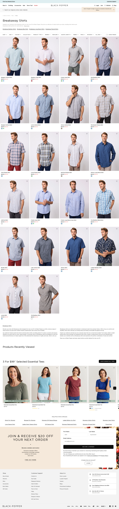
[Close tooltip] (113, 9)
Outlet (36, 5)
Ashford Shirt (4, 220)
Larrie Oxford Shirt (36, 125)
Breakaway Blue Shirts (22, 29)
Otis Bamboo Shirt (35, 315)
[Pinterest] (115, 506)
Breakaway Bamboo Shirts (9, 29)
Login (97, 5)
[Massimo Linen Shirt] (44, 56)
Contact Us (33, 476)
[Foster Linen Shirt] (74, 56)
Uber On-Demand (35, 486)
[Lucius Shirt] (14, 294)
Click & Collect (34, 483)
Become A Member (88, 446)
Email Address (67, 438)
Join (101, 5)
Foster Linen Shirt (65, 77)
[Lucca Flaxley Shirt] (44, 151)
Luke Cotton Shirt (35, 267)
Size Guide (33, 478)
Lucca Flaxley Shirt (35, 172)
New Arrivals (6, 476)
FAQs (32, 491)
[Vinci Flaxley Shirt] (14, 151)
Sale (24, 5)
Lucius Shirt (4, 315)
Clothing (10, 5)
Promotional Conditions (65, 486)
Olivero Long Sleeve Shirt (97, 172)
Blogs (61, 483)
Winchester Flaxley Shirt (97, 125)
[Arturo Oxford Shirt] (74, 103)
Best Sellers (5, 486)
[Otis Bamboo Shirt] (44, 294)
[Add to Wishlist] (27, 38)
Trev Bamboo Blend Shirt (97, 220)
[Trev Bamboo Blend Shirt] (104, 198)
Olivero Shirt (64, 267)
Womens (5, 478)
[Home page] (59, 5)
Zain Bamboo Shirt (95, 77)
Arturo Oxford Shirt (66, 125)
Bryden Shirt (4, 267)
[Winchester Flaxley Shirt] (104, 103)
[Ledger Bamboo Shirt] (104, 246)
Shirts (16, 15)
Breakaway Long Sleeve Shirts (36, 29)
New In (5, 5)
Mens (13, 15)
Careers (61, 481)
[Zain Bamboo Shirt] (104, 56)
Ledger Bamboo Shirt (96, 267)
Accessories (18, 5)
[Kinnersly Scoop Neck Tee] (17, 384)
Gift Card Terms (35, 499)
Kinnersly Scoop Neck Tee (10, 404)
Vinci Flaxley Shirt (5, 172)
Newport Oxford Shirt (6, 77)
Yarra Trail (29, 5)
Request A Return (35, 496)
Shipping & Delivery (35, 481)
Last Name (92, 431)
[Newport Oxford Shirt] (14, 56)
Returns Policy (34, 494)
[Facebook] (110, 506)
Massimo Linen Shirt (36, 77)
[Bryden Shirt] (14, 246)
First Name (66, 431)
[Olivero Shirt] (74, 246)
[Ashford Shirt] (14, 198)
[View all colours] (2, 81)
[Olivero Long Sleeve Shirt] (104, 151)
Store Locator (63, 476)
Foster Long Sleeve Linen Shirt (68, 220)
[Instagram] (112, 506)
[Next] (114, 388)
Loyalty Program (64, 478)
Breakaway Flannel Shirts (52, 29)
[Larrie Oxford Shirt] (44, 103)
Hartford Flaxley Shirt (66, 172)
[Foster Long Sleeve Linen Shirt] (74, 198)
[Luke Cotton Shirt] (44, 246)
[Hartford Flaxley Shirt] (74, 151)
